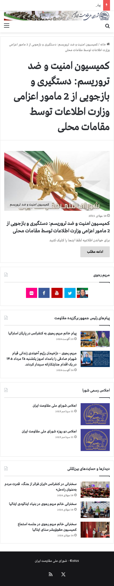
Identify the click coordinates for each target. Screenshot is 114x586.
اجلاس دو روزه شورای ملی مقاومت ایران (49, 431)
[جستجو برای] (107, 26)
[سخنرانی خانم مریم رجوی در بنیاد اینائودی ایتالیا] (95, 509)
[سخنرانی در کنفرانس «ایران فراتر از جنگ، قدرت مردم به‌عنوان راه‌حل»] (95, 490)
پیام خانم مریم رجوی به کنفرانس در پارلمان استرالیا (42, 333)
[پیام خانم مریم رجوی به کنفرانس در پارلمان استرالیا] (95, 339)
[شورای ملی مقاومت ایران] (57, 15)
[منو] (6, 26)
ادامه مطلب (95, 252)
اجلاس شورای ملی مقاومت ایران (55, 405)
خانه (103, 45)
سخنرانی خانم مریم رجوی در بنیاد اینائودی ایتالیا (43, 504)
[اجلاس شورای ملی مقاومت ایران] (95, 414)
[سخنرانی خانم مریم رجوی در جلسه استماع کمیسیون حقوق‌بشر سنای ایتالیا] (95, 530)
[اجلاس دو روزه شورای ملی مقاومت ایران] (95, 440)
